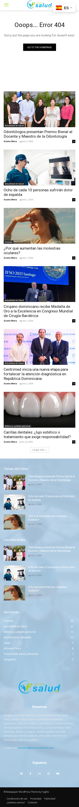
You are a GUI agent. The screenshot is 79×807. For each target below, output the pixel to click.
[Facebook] (30, 773)
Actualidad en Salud (14, 125)
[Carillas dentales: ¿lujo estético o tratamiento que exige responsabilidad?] (39, 410)
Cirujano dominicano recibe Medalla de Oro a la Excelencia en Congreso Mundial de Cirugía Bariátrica (38, 311)
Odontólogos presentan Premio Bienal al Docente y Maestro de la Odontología (38, 134)
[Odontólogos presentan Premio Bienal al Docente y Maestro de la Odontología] (39, 109)
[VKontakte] (57, 773)
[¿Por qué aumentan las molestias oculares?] (39, 226)
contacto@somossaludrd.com (36, 747)
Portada (8, 242)
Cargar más (38, 449)
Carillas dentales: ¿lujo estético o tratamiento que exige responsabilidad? (37, 434)
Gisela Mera (10, 141)
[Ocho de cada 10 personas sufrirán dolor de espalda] (39, 167)
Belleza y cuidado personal (17, 426)
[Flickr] (39, 773)
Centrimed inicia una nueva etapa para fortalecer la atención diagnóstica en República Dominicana (36, 374)
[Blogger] (21, 773)
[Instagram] (48, 773)
